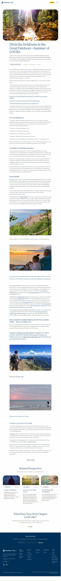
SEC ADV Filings (54, 557)
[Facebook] (7, 565)
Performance (29, 559)
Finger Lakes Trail (23, 297)
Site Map (53, 554)
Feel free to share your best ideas (21, 333)
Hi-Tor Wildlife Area (19, 298)
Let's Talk (30, 526)
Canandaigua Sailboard (33, 292)
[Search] (48, 2)
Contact (52, 2)
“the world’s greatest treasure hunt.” (39, 305)
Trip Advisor (12, 434)
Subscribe (40, 542)
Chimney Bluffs (23, 197)
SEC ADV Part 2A (55, 559)
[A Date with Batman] (11, 480)
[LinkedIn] (4, 565)
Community (37, 552)
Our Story (28, 552)
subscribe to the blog (30, 337)
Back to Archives (31, 460)
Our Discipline (29, 554)
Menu (57, 2)
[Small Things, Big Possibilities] (49, 480)
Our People (29, 557)
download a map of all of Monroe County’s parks (21, 307)
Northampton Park (27, 302)
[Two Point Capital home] (7, 2)
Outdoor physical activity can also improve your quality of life (24, 103)
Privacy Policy (54, 555)
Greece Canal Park (46, 303)
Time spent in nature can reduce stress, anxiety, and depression (24, 100)
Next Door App (32, 441)
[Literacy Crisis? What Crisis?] (30, 480)
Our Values (29, 555)
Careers (45, 552)
